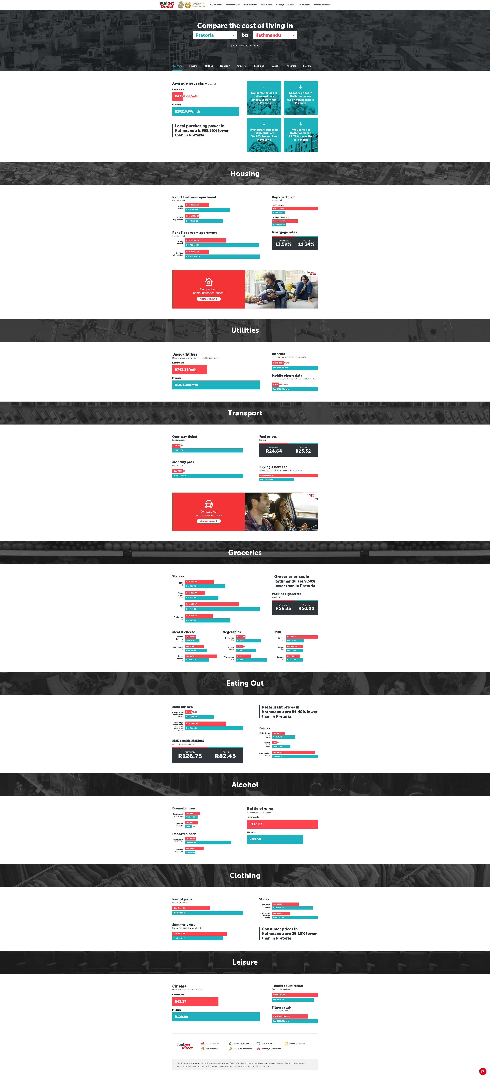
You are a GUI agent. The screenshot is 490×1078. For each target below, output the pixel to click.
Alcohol (276, 66)
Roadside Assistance (322, 5)
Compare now (207, 299)
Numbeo (210, 1063)
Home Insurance (233, 5)
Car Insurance (216, 5)
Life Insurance (304, 5)
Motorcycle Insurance (285, 5)
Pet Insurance (266, 5)
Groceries (242, 66)
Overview (177, 66)
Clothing (291, 66)
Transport (225, 66)
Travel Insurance (250, 5)
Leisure (307, 66)
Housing (193, 66)
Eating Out (260, 66)
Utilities (208, 66)
